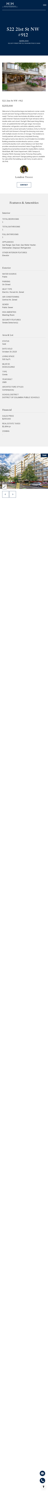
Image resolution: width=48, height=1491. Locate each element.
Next (12, 494)
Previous (5, 494)
